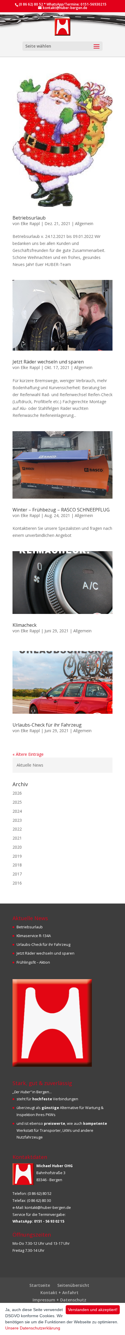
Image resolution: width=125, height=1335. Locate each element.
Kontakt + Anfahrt (59, 1292)
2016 (17, 883)
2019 (17, 856)
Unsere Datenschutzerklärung (32, 1328)
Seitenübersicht (73, 1285)
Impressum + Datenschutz (59, 1300)
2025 (17, 802)
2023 (17, 820)
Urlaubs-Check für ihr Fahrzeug (47, 725)
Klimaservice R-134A (34, 935)
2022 (17, 829)
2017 (17, 874)
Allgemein (84, 223)
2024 (17, 811)
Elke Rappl (30, 223)
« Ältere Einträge (28, 754)
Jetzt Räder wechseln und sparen (48, 361)
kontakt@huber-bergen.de (48, 1207)
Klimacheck (24, 625)
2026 (17, 793)
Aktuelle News (30, 765)
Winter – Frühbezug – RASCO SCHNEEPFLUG (61, 510)
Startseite (39, 1285)
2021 (17, 838)
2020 (17, 847)
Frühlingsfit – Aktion (33, 962)
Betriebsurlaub (29, 218)
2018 (17, 865)
